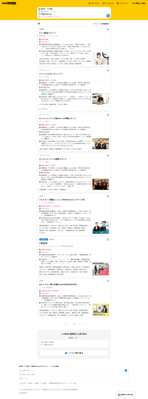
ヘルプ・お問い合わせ (25, 389)
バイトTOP (22, 383)
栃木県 (30, 383)
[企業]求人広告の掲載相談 (70, 389)
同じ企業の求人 (43, 108)
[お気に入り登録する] (107, 29)
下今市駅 (44, 383)
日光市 (37, 383)
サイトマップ (37, 389)
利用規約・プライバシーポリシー (51, 389)
